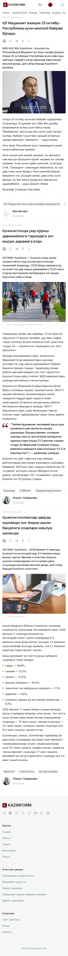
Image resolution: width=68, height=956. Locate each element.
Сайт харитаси (10, 919)
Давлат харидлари (13, 900)
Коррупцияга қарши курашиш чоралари (24, 894)
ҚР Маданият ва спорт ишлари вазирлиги (32, 204)
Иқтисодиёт (9, 850)
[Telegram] (17, 41)
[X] (29, 41)
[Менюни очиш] (62, 4)
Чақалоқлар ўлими (48, 490)
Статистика (26, 771)
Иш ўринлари (48, 771)
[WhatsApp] (10, 41)
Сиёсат (6, 838)
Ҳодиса (56, 12)
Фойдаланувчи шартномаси (18, 875)
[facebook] (23, 813)
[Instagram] (4, 41)
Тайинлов (44, 12)
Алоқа (5, 925)
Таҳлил (6, 844)
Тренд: (6, 12)
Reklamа (7, 932)
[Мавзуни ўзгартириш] (52, 4)
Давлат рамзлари (12, 888)
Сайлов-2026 (19, 12)
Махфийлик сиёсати (13, 881)
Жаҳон (6, 856)
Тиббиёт (25, 490)
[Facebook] (23, 41)
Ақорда (33, 12)
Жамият (9, 771)
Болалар (9, 490)
